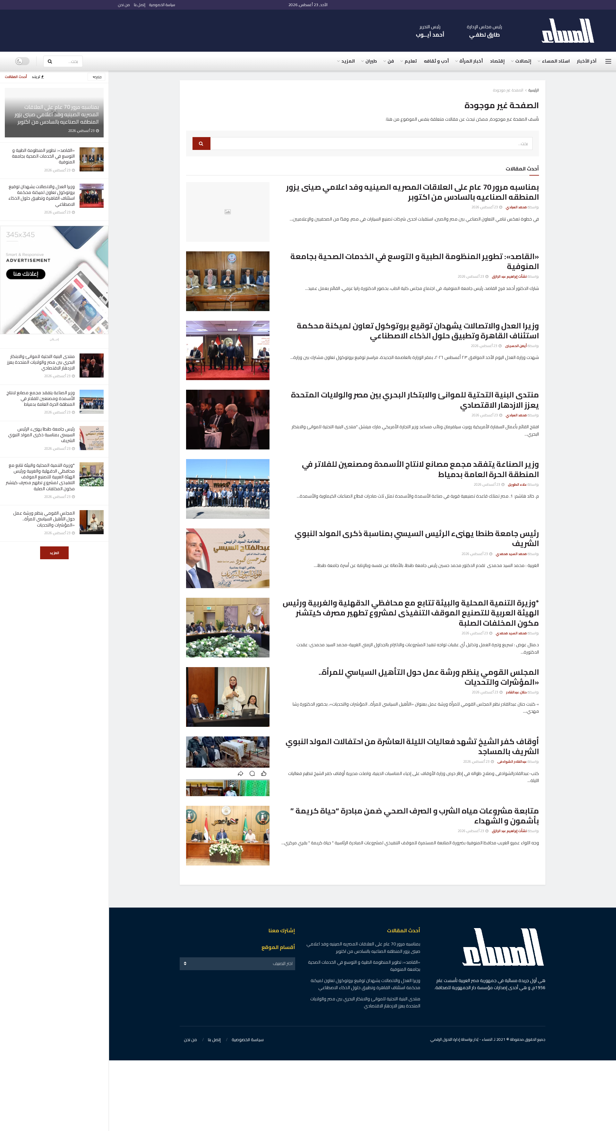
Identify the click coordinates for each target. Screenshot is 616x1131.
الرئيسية (533, 90)
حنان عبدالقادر (516, 692)
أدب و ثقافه (436, 61)
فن (391, 61)
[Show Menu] (608, 61)
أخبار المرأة (471, 61)
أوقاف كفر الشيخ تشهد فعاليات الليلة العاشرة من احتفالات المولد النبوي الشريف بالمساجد (412, 746)
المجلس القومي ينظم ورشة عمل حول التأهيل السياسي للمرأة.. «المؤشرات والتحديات (44, 519)
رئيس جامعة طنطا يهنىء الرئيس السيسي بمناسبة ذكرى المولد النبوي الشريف (41, 435)
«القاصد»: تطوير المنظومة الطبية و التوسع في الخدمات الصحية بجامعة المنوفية (43, 156)
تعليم (411, 61)
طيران (371, 61)
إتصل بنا (139, 4)
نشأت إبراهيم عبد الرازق (509, 276)
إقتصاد (497, 61)
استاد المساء (556, 61)
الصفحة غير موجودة (508, 90)
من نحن (124, 4)
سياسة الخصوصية (162, 4)
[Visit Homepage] (571, 31)
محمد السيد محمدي (511, 554)
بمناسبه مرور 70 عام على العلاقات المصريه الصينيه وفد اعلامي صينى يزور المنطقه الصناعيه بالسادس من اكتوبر (57, 114)
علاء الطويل (517, 484)
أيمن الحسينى (516, 346)
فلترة (98, 77)
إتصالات (523, 61)
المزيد (54, 553)
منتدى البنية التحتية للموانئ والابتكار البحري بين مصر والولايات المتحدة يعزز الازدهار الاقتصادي (41, 362)
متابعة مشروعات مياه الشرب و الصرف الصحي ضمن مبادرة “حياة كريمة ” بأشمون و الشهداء (414, 816)
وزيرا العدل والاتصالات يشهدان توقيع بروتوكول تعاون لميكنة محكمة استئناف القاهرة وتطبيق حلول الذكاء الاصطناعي (41, 195)
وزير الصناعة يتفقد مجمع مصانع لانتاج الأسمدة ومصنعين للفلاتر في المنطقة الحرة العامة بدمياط (40, 398)
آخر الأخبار (586, 61)
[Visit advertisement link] (54, 280)
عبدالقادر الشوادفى (512, 761)
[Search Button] (49, 61)
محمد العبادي (516, 207)
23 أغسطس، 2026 (485, 207)
